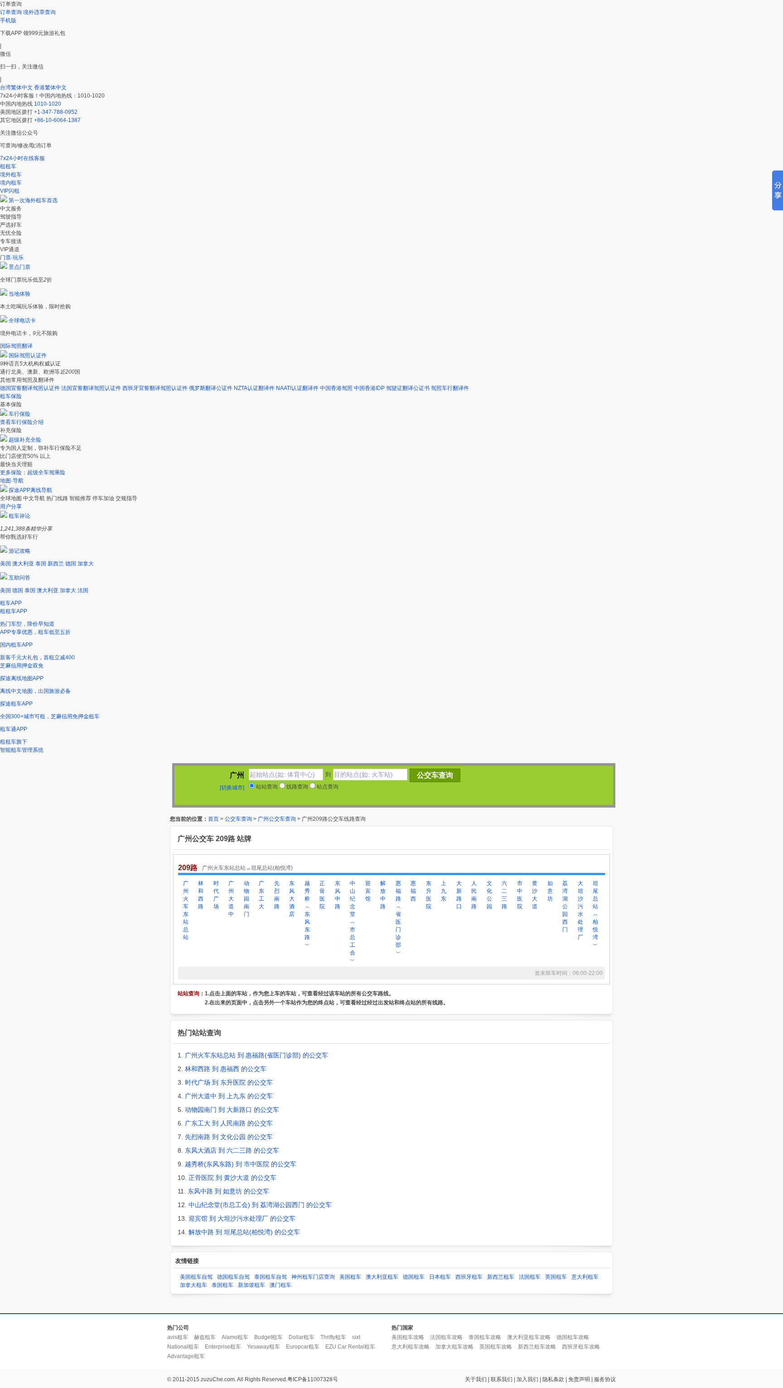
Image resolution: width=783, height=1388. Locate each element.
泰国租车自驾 (270, 1277)
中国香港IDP (369, 388)
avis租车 (177, 1337)
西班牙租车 (469, 1277)
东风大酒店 (292, 898)
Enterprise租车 (223, 1347)
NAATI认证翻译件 (297, 388)
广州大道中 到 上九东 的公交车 (229, 1096)
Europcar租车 (302, 1347)
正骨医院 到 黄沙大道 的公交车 (232, 1177)
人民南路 (474, 895)
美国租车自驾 (196, 1277)
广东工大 (261, 895)
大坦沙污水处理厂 (580, 910)
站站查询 (266, 787)
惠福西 (413, 891)
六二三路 (504, 895)
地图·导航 (12, 480)
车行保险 (19, 414)
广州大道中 (231, 898)
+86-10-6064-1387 (57, 120)
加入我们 (527, 1379)
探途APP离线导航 (30, 490)
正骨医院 (322, 895)
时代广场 (216, 895)
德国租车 (414, 1277)
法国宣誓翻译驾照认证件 (91, 388)
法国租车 (530, 1277)
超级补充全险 (25, 440)
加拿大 (85, 563)
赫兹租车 (205, 1337)
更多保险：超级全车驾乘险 (32, 472)
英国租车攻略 (495, 1347)
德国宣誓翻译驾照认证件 (30, 388)
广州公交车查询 (277, 819)
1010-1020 (47, 104)
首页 (213, 819)
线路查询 (296, 787)
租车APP (11, 603)
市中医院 (519, 895)
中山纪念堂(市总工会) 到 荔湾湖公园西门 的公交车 (260, 1204)
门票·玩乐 (12, 257)
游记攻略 (19, 551)
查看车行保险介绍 (22, 422)
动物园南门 (246, 898)
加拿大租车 (193, 1285)
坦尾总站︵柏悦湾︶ (595, 914)
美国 (5, 563)
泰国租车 (222, 1285)
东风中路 (337, 895)
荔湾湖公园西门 (565, 906)
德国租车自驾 (233, 1277)
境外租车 (11, 174)
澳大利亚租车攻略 (529, 1337)
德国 (70, 563)
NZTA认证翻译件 (254, 388)
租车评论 (19, 516)
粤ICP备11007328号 (312, 1379)
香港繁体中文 (50, 87)
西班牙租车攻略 (581, 1347)
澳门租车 (280, 1285)
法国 (82, 590)
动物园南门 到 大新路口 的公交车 (232, 1109)
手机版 (8, 20)
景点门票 (19, 267)
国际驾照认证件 (28, 355)
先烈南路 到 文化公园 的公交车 (229, 1136)
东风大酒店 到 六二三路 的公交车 (232, 1150)
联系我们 (501, 1379)
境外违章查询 (39, 12)
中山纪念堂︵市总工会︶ (352, 922)
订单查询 (11, 12)
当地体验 (19, 294)
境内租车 (11, 183)
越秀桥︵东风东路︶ (307, 914)
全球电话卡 (22, 320)
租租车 (8, 166)
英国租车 (556, 1277)
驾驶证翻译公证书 (408, 388)
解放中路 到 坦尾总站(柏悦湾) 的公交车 (244, 1232)
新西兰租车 (500, 1277)
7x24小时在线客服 (22, 158)
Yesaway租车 (263, 1347)
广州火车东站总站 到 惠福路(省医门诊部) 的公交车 (256, 1055)
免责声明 (579, 1379)
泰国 (40, 563)
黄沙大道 (534, 895)
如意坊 (550, 891)
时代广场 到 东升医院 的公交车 (229, 1082)
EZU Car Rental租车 (350, 1347)
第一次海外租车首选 (33, 200)
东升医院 (428, 895)
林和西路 (200, 895)
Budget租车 (268, 1337)
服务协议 (605, 1379)
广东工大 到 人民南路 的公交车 (229, 1123)
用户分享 (11, 506)
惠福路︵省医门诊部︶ (398, 918)
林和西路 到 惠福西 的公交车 (225, 1068)
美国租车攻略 (408, 1337)
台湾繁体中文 (17, 87)
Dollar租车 (301, 1337)
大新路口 (459, 895)
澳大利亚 (23, 563)
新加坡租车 (251, 1285)
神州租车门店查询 (313, 1277)
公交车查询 (238, 819)
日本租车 (440, 1277)
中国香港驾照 (336, 388)
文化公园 (489, 895)
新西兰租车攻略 (537, 1347)
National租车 (183, 1347)
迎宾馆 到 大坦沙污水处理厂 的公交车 (241, 1218)
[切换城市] (232, 787)
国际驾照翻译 (16, 346)
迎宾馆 (368, 891)
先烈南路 (277, 895)
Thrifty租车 (333, 1337)
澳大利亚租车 (382, 1277)
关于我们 (476, 1379)
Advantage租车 (186, 1356)
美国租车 (350, 1277)
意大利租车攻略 (411, 1347)
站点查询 (326, 787)
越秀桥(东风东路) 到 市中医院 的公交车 (240, 1164)
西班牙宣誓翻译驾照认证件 (155, 388)
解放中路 (383, 895)
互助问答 (19, 578)
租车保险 (11, 396)
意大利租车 (585, 1277)
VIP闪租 (9, 191)
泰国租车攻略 (485, 1337)
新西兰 (56, 563)
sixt (356, 1337)
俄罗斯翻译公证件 (210, 388)
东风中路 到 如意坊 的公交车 (228, 1191)
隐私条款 (553, 1379)
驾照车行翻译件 (450, 388)
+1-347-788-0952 (55, 112)
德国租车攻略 (572, 1337)
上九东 (443, 891)
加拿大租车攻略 (454, 1347)
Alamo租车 (235, 1337)
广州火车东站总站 (185, 910)
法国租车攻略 (446, 1337)
